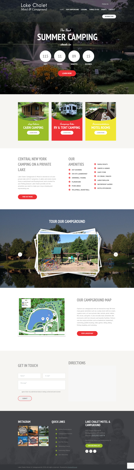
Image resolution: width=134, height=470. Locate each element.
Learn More (67, 73)
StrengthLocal (72, 467)
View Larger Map (87, 333)
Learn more (33, 133)
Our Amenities (63, 438)
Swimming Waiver (64, 450)
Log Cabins (33, 124)
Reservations (109, 16)
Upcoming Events (64, 446)
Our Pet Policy (63, 442)
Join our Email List (94, 446)
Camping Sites (67, 124)
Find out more (27, 197)
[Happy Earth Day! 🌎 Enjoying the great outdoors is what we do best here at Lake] (43, 441)
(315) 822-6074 (98, 435)
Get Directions (63, 455)
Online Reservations (65, 429)
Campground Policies (65, 433)
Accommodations (100, 124)
